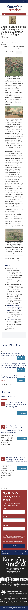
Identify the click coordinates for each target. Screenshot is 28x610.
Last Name (6, 525)
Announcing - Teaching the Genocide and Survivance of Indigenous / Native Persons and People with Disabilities (13, 365)
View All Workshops (7, 489)
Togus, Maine (10, 319)
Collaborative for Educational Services (13, 607)
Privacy (17, 552)
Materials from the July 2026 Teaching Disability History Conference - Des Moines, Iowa (16, 459)
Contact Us (23, 552)
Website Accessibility (5, 552)
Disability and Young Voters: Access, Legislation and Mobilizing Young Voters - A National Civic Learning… (12, 429)
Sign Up (14, 546)
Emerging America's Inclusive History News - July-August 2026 (13, 377)
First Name (6, 517)
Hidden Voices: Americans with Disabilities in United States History (12, 354)
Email (4, 508)
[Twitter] (20, 51)
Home (2, 41)
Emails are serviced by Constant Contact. (13, 541)
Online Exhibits (10, 41)
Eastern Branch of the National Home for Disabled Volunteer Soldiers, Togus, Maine (14, 307)
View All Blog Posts (7, 384)
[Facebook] (17, 51)
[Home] (14, 5)
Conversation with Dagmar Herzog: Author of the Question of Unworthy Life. (16, 404)
